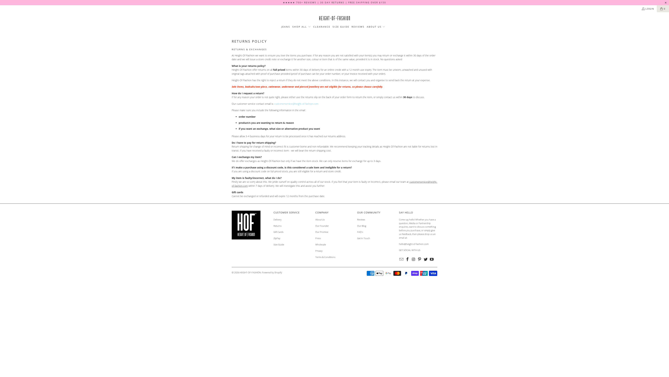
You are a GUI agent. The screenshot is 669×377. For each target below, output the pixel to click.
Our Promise (321, 232)
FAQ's (360, 232)
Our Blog (361, 225)
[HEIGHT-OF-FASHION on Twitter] (425, 259)
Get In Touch (363, 238)
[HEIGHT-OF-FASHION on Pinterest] (419, 259)
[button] (301, 27)
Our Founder (322, 225)
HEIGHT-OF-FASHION (250, 272)
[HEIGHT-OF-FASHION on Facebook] (407, 259)
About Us (320, 219)
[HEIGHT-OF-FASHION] (334, 18)
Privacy (318, 250)
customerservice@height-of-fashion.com (296, 103)
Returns (278, 225)
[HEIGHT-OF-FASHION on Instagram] (413, 259)
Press (318, 238)
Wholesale (320, 244)
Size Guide (279, 244)
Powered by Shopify (272, 272)
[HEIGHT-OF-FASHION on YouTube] (431, 259)
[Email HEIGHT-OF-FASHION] (401, 259)
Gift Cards (278, 232)
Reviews (361, 219)
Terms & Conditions (325, 257)
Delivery (278, 219)
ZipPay (277, 238)
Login (649, 8)
